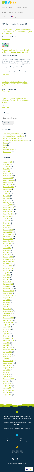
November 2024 (8, 209)
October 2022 (7, 266)
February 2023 (8, 257)
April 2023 (6, 252)
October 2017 (7, 365)
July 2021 (6, 300)
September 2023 (8, 241)
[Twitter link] (13, 459)
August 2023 (7, 243)
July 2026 (6, 164)
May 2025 (6, 196)
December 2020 (8, 316)
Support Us (12, 12)
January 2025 (8, 205)
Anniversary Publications (11, 138)
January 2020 (8, 338)
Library (4, 12)
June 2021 (6, 302)
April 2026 (6, 171)
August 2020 (7, 325)
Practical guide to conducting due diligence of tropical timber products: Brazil (15, 84)
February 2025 (8, 203)
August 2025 (7, 189)
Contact (20, 12)
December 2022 (8, 261)
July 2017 (6, 370)
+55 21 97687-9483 (17, 453)
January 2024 (8, 232)
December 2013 (8, 390)
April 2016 (6, 381)
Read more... (6, 39)
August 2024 (7, 216)
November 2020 (8, 318)
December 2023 (8, 234)
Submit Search (8, 123)
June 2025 (6, 194)
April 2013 (6, 392)
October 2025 (7, 184)
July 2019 (6, 343)
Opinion (5, 147)
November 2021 (8, 291)
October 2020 (8, 320)
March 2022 (7, 282)
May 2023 (6, 250)
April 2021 (6, 307)
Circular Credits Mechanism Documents (16, 140)
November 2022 (8, 264)
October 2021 (7, 293)
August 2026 (7, 162)
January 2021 (7, 313)
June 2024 (7, 221)
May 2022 (6, 277)
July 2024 (6, 218)
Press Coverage (8, 149)
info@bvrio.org (22, 439)
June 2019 (6, 345)
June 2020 (7, 329)
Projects (19, 7)
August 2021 (7, 297)
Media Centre (5, 17)
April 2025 (6, 198)
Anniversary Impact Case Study (13, 134)
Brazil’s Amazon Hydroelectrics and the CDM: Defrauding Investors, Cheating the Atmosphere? (17, 31)
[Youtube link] (21, 459)
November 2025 (8, 182)
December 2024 (8, 207)
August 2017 (7, 368)
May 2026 (6, 169)
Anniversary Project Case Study (13, 136)
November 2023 (8, 236)
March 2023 (7, 255)
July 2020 (6, 327)
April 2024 (6, 225)
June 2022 (6, 275)
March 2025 (7, 200)
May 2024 (6, 223)
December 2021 (8, 288)
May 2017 (6, 374)
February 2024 (8, 230)
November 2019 (8, 340)
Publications (7, 152)
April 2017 (6, 377)
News (25, 7)
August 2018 (7, 352)
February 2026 (8, 175)
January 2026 (8, 178)
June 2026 (7, 166)
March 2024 (7, 227)
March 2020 (7, 336)
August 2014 (7, 386)
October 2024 (8, 212)
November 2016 (8, 379)
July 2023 (6, 245)
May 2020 (6, 331)
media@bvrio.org (22, 441)
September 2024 (8, 214)
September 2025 (8, 187)
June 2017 (6, 372)
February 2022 (8, 284)
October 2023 (8, 239)
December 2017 (8, 361)
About (4, 7)
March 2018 (7, 354)
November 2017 (8, 363)
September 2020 (8, 322)
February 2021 (8, 311)
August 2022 (7, 270)
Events (5, 143)
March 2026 (7, 173)
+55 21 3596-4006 (17, 451)
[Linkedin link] (17, 459)
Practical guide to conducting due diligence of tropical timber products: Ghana (15, 100)
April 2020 (6, 334)
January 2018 (7, 358)
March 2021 (7, 309)
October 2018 (7, 347)
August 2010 (7, 395)
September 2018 (8, 349)
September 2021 (8, 295)
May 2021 (6, 304)
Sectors (11, 7)
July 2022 (6, 273)
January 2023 (8, 259)
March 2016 (7, 383)
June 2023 (7, 248)
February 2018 (8, 356)
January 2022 (8, 286)
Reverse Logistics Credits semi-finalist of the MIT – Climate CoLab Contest (16, 51)
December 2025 (8, 180)
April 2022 (6, 279)
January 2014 (7, 388)
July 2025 (6, 191)
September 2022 (8, 268)
